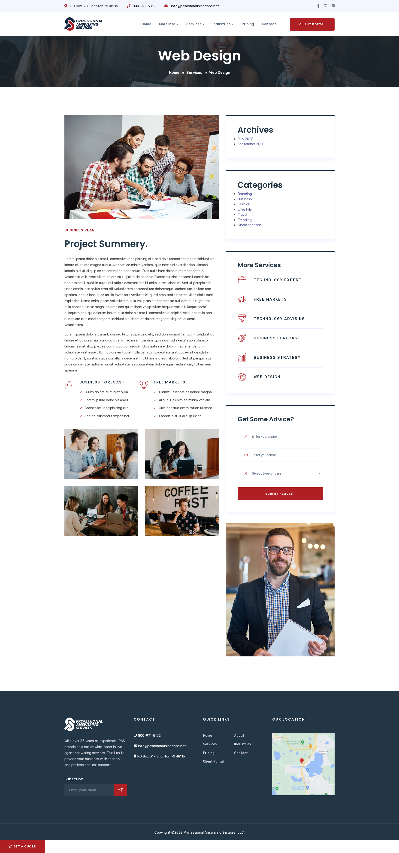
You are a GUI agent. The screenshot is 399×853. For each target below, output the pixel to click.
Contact (269, 24)
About (239, 736)
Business (245, 199)
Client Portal (312, 24)
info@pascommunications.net (194, 6)
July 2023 (245, 139)
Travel (242, 215)
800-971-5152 (144, 6)
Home (146, 24)
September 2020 (251, 144)
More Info (167, 24)
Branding (245, 194)
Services (194, 24)
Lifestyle (245, 209)
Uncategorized (249, 225)
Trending (245, 220)
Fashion (244, 204)
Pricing (248, 24)
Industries (222, 24)
